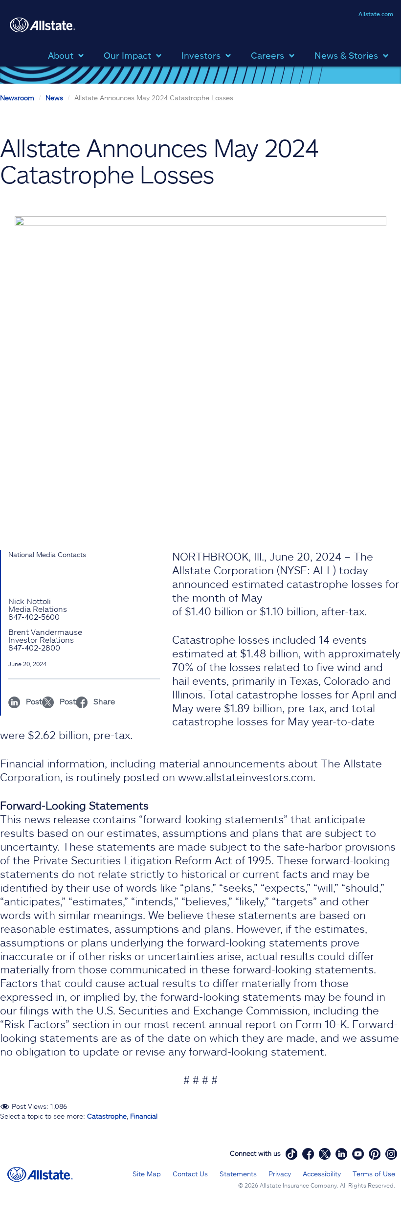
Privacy (279, 1173)
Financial (143, 1116)
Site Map (147, 1173)
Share (103, 701)
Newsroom (17, 97)
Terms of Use (374, 1173)
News (54, 97)
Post (33, 701)
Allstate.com (375, 13)
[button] (68, 54)
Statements (238, 1173)
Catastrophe (107, 1116)
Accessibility (322, 1173)
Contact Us (190, 1173)
